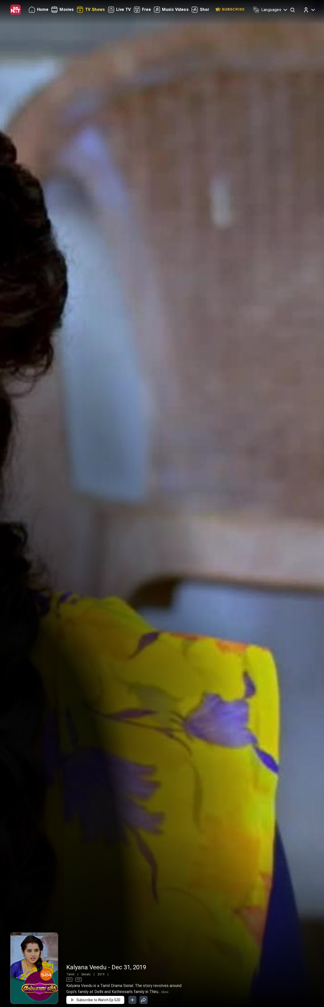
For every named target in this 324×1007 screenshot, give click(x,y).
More (164, 992)
